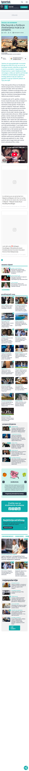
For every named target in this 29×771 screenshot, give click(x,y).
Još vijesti (13, 628)
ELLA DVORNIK (5, 289)
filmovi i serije (19, 536)
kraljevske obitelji (7, 536)
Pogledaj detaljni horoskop (14, 494)
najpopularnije (10, 580)
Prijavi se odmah (8, 527)
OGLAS (14, 15)
